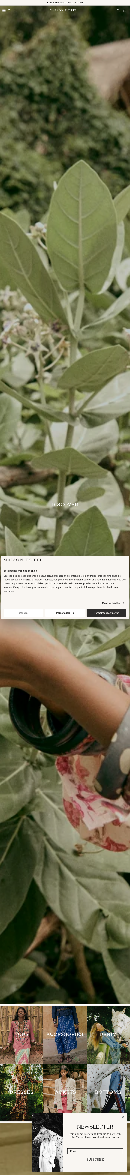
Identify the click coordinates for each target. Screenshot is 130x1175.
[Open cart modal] (124, 10)
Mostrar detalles (111, 603)
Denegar (23, 613)
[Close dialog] (123, 1117)
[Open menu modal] (4, 10)
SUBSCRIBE (95, 1159)
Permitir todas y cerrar (106, 613)
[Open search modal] (9, 10)
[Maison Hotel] (63, 10)
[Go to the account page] (118, 10)
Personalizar (63, 613)
